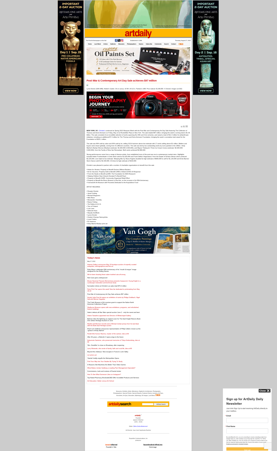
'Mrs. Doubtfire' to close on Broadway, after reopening (105, 345)
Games (141, 44)
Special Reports (137, 393)
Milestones (135, 391)
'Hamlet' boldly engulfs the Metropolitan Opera (103, 358)
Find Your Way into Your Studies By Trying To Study (104, 361)
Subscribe (149, 44)
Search (166, 44)
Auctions (155, 393)
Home (90, 44)
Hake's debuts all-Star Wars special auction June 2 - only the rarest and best (113, 312)
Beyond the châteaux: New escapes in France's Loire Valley (107, 352)
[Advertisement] (165, 272)
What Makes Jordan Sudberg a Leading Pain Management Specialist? (111, 368)
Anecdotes (119, 395)
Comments (158, 44)
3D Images (145, 395)
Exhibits (124, 391)
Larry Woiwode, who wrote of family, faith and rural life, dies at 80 (109, 348)
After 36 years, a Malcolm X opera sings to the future (105, 337)
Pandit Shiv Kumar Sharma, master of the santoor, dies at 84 (108, 334)
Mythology (138, 395)
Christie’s (102, 130)
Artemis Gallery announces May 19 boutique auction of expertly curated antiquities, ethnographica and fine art (111, 265)
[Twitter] (119, 41)
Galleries (113, 44)
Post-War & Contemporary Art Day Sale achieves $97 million (107, 294)
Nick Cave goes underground (97, 278)
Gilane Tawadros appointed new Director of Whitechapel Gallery (109, 315)
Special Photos (127, 393)
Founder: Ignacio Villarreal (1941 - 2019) (138, 420)
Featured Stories (147, 393)
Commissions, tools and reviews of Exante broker (104, 371)
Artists (105, 44)
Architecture (148, 391)
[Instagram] (122, 41)
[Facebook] (116, 41)
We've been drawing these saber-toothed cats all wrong (106, 274)
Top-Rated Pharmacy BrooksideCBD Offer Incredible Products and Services (113, 378)
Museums (121, 44)
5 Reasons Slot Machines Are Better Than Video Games (106, 365)
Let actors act (92, 355)
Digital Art (142, 391)
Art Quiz (125, 395)
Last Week (97, 44)
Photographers (131, 44)
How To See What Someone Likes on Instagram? (104, 374)
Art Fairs (160, 393)
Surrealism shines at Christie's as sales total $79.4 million (106, 286)
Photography (156, 391)
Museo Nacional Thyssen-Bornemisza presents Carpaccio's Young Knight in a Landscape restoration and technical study (114, 282)
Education (131, 395)
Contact (173, 44)
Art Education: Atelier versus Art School (100, 381)
